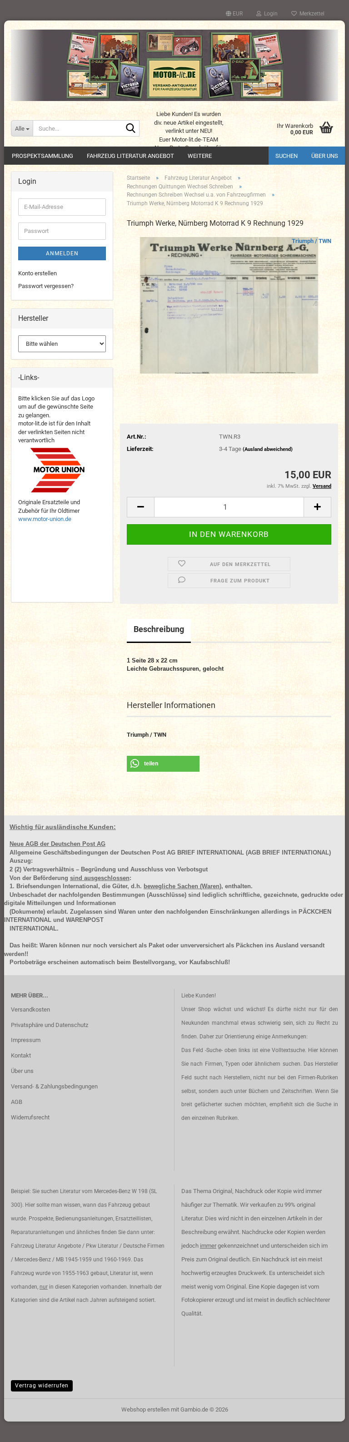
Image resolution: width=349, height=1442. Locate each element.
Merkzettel (310, 13)
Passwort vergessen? (46, 286)
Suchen (286, 155)
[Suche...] (131, 129)
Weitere (200, 155)
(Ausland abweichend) (268, 449)
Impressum (25, 1040)
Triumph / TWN (311, 241)
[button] (234, 13)
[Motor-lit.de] (174, 65)
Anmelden (62, 253)
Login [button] (269, 13)
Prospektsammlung (42, 155)
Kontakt (21, 1055)
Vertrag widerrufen (42, 1385)
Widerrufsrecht (30, 1117)
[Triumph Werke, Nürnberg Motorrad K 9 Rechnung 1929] (229, 305)
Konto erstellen (37, 273)
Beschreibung (159, 629)
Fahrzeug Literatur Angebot (130, 155)
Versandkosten (30, 1009)
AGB (16, 1101)
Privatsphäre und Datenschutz (49, 1025)
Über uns (324, 155)
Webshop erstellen (145, 1409)
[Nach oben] (324, 1428)
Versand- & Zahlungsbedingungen (54, 1086)
